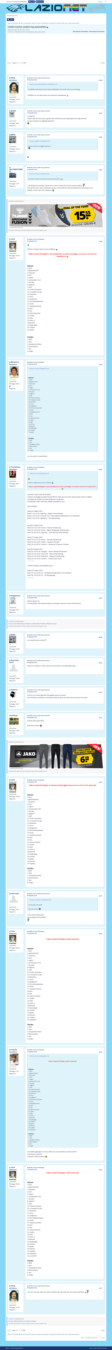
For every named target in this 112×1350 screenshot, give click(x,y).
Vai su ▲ (104, 1348)
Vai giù (9, 63)
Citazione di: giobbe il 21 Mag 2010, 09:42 (40, 141)
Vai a (82, 1337)
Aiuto (90, 1348)
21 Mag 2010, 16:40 (32, 469)
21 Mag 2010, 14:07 (32, 364)
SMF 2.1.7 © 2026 (10, 1348)
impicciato (15, 893)
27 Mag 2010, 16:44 (32, 1288)
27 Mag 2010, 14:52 (32, 1051)
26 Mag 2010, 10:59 (32, 782)
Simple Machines (19, 1348)
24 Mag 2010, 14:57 (32, 637)
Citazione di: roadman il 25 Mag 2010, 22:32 (40, 900)
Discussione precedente (80, 31)
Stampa (102, 63)
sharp (13, 78)
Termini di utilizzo (97, 1348)
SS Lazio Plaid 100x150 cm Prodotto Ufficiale (22, 1321)
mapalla (14, 1050)
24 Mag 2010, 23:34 (32, 691)
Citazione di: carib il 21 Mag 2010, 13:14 (39, 368)
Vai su (8, 1330)
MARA (13, 135)
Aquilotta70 (52, 23)
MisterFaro (15, 362)
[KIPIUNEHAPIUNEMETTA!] (9, 386)
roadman (14, 715)
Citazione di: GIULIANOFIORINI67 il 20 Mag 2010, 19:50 (43, 84)
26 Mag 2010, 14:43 (32, 933)
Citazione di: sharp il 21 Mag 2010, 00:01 (39, 173)
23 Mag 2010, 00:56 (32, 597)
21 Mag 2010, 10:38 (32, 169)
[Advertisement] (56, 48)
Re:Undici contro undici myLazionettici (38, 78)
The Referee (15, 467)
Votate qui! (92, 785)
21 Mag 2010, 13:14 (32, 241)
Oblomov (14, 690)
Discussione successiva (96, 31)
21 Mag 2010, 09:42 (32, 113)
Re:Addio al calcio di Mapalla (35, 239)
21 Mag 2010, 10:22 (32, 136)
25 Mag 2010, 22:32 (32, 717)
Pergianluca (15, 596)
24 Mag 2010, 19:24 (32, 662)
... (20, 63)
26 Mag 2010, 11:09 (32, 895)
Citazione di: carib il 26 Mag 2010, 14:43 (39, 1056)
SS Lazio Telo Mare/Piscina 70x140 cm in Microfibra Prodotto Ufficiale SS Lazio (32, 624)
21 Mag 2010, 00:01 (32, 80)
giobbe (13, 111)
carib (57, 23)
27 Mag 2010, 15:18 (32, 1169)
